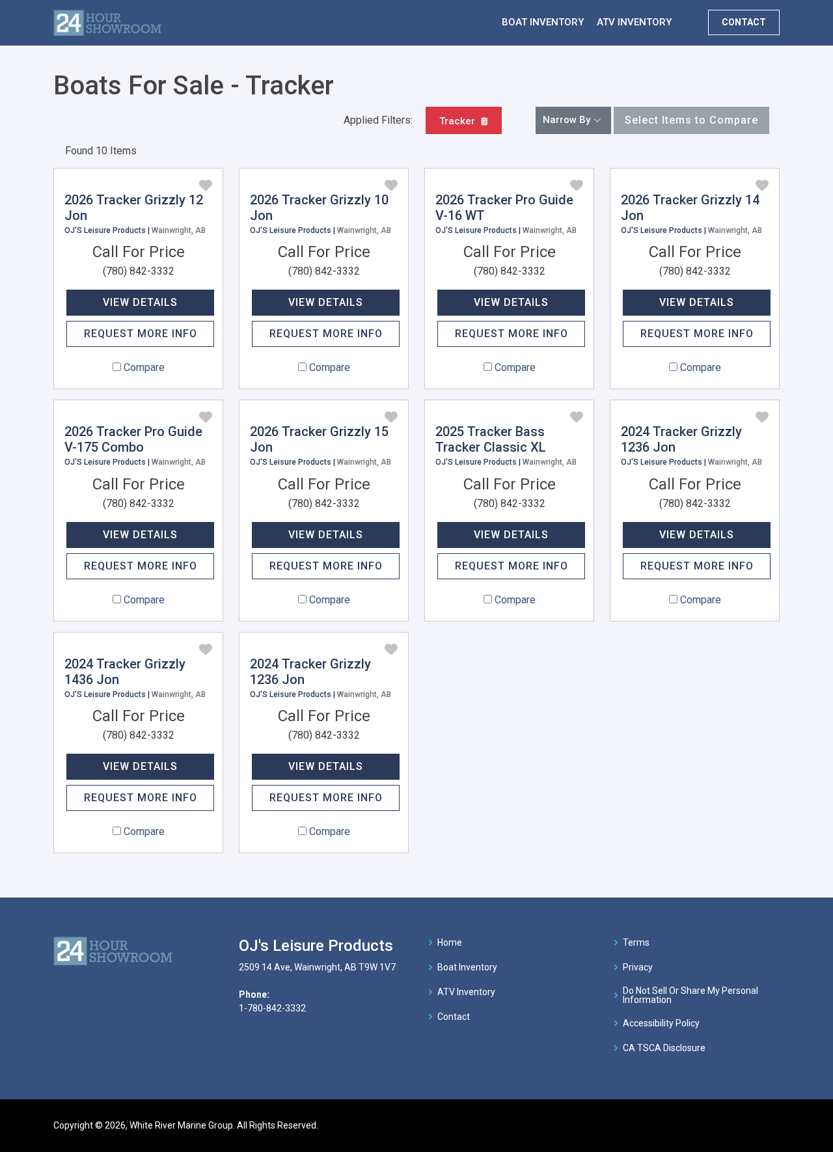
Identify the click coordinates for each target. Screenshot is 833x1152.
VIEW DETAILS (140, 302)
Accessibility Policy (661, 1023)
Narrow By (566, 120)
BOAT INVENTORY (543, 22)
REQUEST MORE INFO (140, 333)
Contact (453, 1016)
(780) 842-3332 (138, 271)
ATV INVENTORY (634, 22)
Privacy (638, 967)
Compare (144, 367)
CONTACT (744, 22)
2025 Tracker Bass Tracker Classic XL (490, 439)
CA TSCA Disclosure (664, 1047)
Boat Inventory (467, 967)
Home (449, 942)
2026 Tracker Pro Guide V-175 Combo (133, 439)
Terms (636, 942)
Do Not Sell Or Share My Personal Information (690, 995)
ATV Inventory (466, 991)
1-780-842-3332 (272, 1008)
